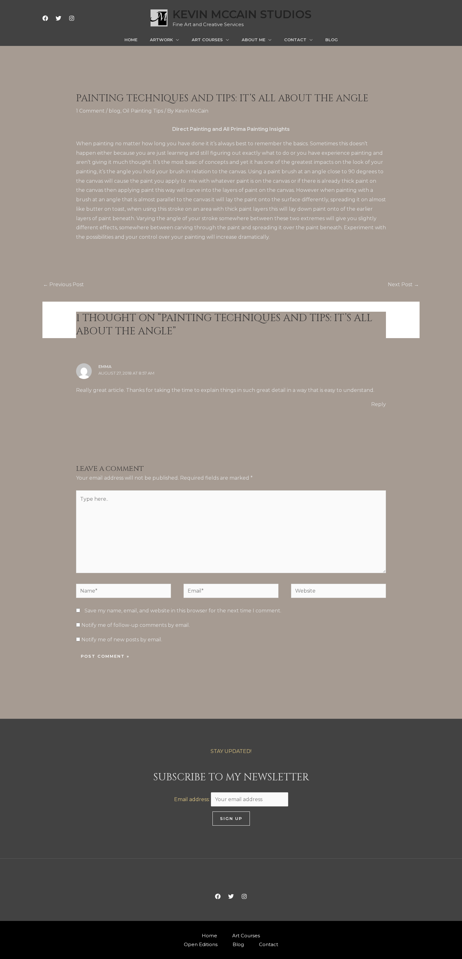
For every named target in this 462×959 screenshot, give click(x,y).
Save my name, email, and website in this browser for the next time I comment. (183, 611)
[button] (176, 39)
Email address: (192, 799)
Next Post (403, 284)
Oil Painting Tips (143, 111)
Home (209, 936)
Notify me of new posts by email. (121, 640)
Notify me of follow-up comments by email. (135, 625)
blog (114, 111)
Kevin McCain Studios (242, 14)
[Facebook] (45, 18)
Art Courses (246, 936)
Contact (268, 944)
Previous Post (63, 284)
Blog (238, 944)
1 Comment (90, 111)
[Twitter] (58, 18)
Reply (378, 404)
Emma (105, 366)
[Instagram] (71, 18)
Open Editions (200, 944)
